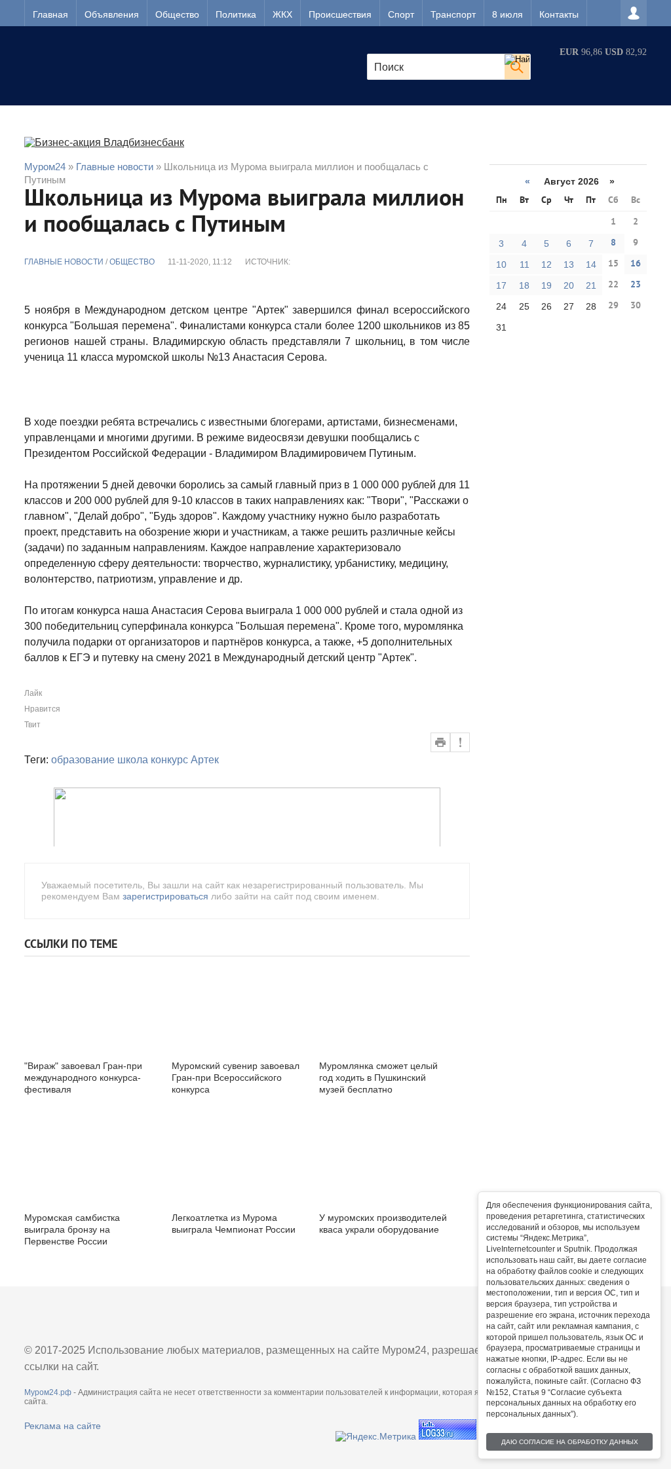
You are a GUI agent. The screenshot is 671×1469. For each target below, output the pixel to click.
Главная (50, 14)
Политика (236, 14)
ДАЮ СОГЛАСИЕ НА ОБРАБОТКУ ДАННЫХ (569, 1441)
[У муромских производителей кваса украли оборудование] (384, 1158)
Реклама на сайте (62, 1426)
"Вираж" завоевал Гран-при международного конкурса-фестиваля (83, 1078)
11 (524, 264)
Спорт (401, 14)
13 (569, 264)
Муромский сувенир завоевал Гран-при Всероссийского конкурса (235, 1078)
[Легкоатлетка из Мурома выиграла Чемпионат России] (237, 1158)
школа (132, 759)
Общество (177, 14)
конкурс (169, 759)
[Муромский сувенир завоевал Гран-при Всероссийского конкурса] (237, 1006)
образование (83, 759)
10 (501, 264)
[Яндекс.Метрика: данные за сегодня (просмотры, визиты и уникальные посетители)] (376, 1436)
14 (591, 264)
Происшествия (340, 14)
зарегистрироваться (165, 896)
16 (635, 264)
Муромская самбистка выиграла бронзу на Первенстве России (72, 1229)
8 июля (507, 14)
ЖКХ (282, 14)
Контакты (559, 14)
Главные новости (64, 261)
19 (546, 285)
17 (501, 285)
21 (591, 285)
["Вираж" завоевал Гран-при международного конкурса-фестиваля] (89, 1006)
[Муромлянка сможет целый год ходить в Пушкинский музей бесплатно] (384, 1006)
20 (569, 285)
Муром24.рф (47, 1392)
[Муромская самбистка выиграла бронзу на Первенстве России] (89, 1158)
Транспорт (453, 14)
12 (546, 264)
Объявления (112, 14)
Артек (205, 759)
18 (524, 285)
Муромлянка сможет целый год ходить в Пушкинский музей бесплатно (378, 1078)
